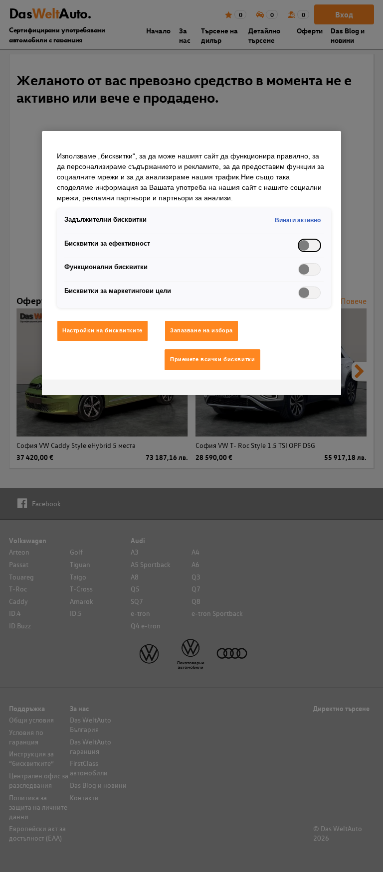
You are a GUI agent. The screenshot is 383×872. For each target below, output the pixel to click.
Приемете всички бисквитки (212, 359)
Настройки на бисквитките (102, 330)
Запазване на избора (201, 330)
